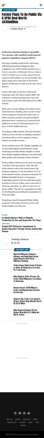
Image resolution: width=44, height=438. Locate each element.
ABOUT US (9, 419)
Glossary (22, 422)
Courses (23, 425)
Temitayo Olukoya (17, 29)
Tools (37, 422)
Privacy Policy (12, 422)
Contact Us (26, 419)
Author (17, 419)
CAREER (35, 419)
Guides (30, 422)
